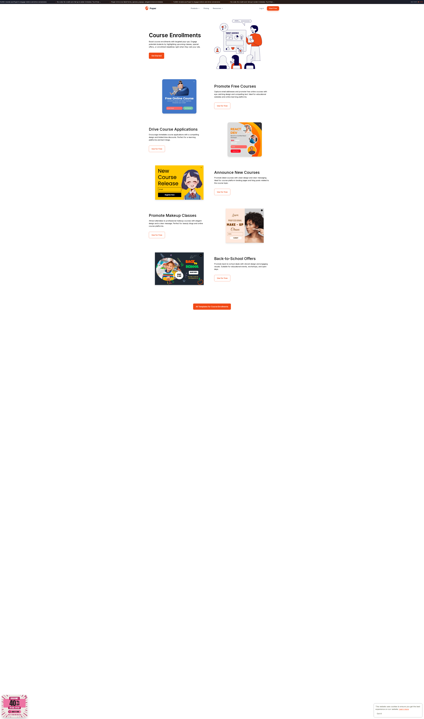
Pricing (206, 8)
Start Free (273, 8)
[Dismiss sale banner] (25, 696)
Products (194, 8)
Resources (217, 8)
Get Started (156, 56)
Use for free (222, 106)
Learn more (404, 709)
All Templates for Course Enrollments (212, 306)
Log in (261, 8)
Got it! (379, 713)
